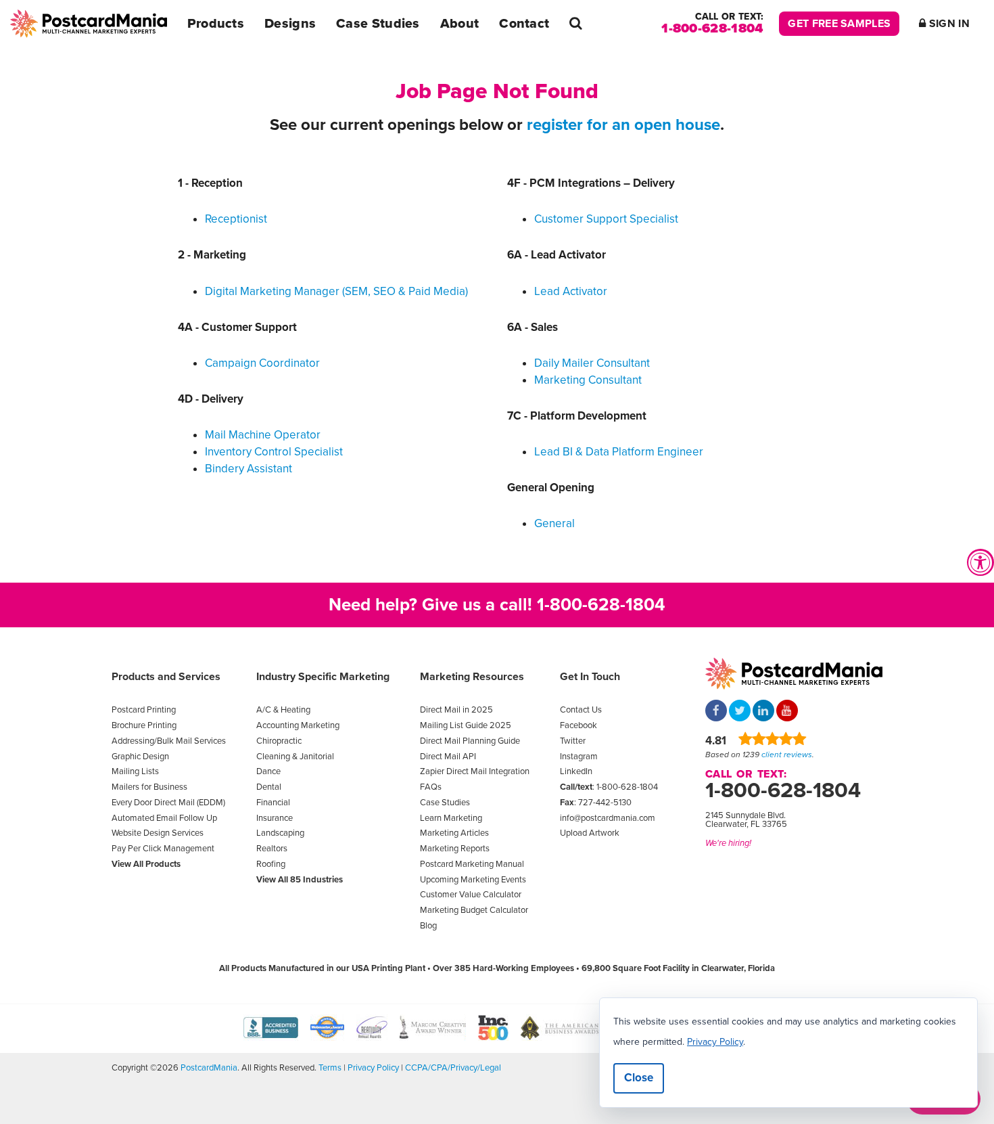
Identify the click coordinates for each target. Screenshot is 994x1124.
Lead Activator (570, 291)
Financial (273, 802)
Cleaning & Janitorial (295, 756)
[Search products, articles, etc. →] (575, 23)
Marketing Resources (472, 676)
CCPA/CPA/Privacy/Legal (453, 1067)
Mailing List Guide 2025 (465, 725)
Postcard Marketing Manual (472, 864)
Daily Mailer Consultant (592, 363)
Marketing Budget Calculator (474, 910)
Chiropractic (279, 741)
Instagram (579, 756)
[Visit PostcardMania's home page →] (88, 24)
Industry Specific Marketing (322, 676)
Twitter (573, 741)
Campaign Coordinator (262, 363)
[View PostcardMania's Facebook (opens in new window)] (716, 711)
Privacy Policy (373, 1067)
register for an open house (623, 125)
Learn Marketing (451, 818)
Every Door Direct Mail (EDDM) (168, 802)
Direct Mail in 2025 (456, 709)
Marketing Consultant (588, 380)
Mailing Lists (135, 771)
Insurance (274, 818)
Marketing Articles (454, 833)
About (459, 24)
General (554, 523)
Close (638, 1078)
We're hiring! (728, 843)
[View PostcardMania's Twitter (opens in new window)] (740, 711)
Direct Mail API (448, 756)
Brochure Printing (144, 725)
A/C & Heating (283, 709)
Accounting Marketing (297, 725)
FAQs (431, 787)
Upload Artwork (589, 833)
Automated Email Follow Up (164, 818)
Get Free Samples (839, 23)
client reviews (786, 754)
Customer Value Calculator (470, 894)
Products (215, 24)
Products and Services (166, 676)
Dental (268, 787)
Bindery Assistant (248, 469)
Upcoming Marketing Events (473, 879)
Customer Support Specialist (606, 219)
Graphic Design (140, 756)
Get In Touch (590, 676)
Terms (329, 1067)
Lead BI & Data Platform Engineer (618, 452)
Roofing (270, 864)
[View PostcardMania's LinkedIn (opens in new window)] (763, 711)
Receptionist (236, 219)
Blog (428, 925)
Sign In (948, 23)
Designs (290, 24)
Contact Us (581, 709)
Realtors (271, 848)
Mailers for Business (149, 787)
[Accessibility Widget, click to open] (980, 562)
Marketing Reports (455, 848)
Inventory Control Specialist (274, 452)
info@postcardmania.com (607, 818)
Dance (268, 771)
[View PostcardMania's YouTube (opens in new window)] (787, 711)
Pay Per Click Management (163, 848)
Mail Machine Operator (263, 435)
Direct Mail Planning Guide (470, 741)
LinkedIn (576, 771)
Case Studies (378, 24)
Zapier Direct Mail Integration (474, 771)
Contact (524, 24)
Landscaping (280, 833)
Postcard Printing (144, 709)
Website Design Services (158, 833)
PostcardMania (209, 1067)
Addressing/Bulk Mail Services (169, 741)
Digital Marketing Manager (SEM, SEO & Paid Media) (336, 291)
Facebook (578, 725)
